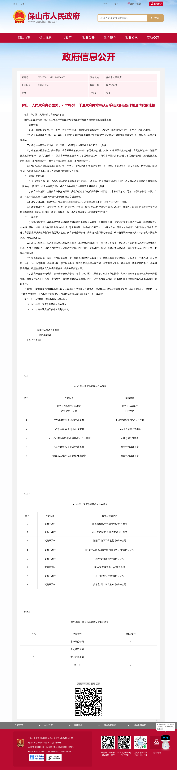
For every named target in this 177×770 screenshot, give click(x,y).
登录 (22, 4)
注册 (15, 4)
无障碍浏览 (135, 3)
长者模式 (158, 3)
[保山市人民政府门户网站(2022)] (88, 16)
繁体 (116, 3)
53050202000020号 (65, 747)
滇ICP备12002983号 (37, 747)
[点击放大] (88, 702)
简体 (105, 3)
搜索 (156, 18)
